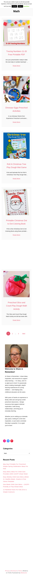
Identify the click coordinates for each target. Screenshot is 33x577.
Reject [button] (20, 6)
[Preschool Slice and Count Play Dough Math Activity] (16, 284)
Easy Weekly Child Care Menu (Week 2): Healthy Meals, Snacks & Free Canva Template (16, 479)
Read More (16, 66)
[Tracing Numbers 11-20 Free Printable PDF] (16, 33)
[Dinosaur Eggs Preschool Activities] (16, 89)
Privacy (7, 570)
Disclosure (13, 570)
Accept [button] (14, 6)
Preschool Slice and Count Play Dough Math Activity (16, 305)
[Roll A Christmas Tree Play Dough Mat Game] (16, 146)
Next (23, 333)
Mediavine (24, 572)
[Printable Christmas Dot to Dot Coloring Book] (16, 202)
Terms (20, 570)
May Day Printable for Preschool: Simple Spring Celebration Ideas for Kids (15, 466)
